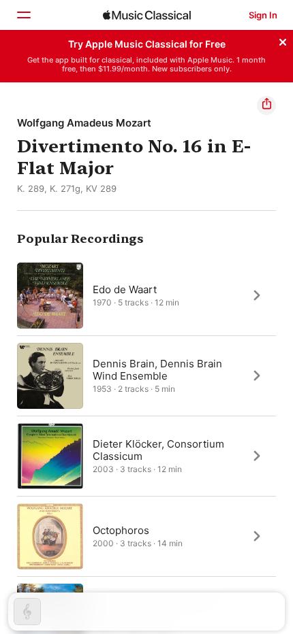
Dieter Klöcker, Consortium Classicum (158, 449)
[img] (147, 15)
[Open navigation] (23, 15)
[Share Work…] (266, 105)
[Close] (283, 40)
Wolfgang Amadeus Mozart (84, 122)
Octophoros (121, 529)
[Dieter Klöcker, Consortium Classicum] (146, 456)
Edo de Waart (125, 288)
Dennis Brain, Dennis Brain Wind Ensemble (157, 369)
